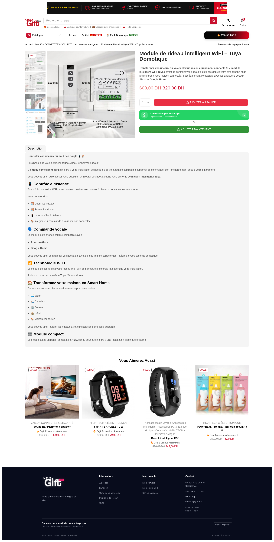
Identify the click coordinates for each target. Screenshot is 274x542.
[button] (228, 22)
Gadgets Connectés (156, 430)
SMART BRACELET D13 (108, 426)
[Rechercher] (213, 20)
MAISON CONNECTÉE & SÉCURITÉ (53, 44)
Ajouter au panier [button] (49, 393)
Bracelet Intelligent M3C (165, 438)
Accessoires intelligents (86, 44)
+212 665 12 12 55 (194, 491)
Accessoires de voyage (158, 423)
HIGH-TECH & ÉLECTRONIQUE (108, 423)
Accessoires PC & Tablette (172, 426)
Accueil (29, 44)
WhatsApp (190, 496)
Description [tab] (35, 148)
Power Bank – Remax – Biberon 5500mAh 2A (222, 428)
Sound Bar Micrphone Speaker (52, 426)
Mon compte (148, 482)
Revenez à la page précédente (233, 44)
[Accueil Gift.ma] (54, 484)
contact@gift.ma (193, 501)
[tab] (35, 148)
